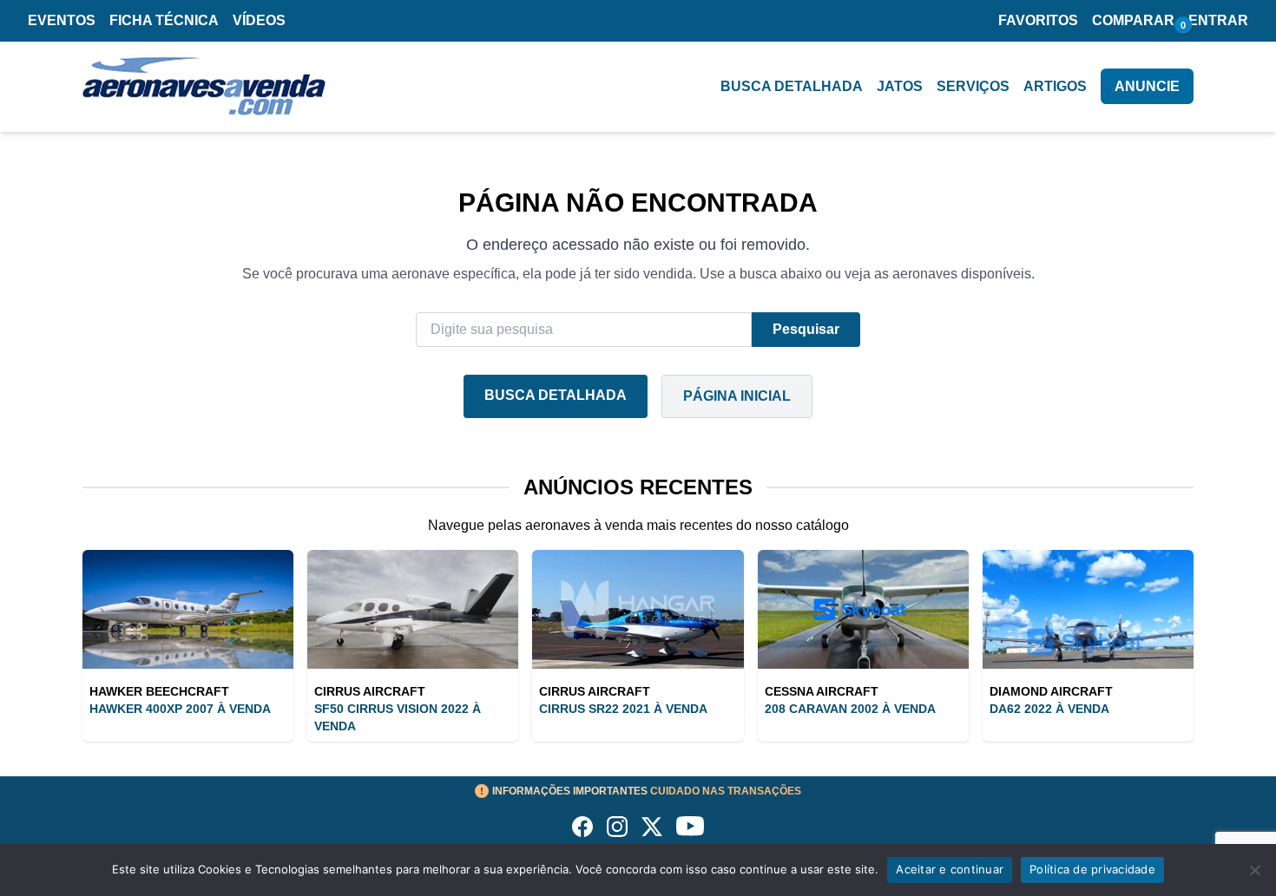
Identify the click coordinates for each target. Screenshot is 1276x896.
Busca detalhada (791, 86)
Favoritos (1038, 20)
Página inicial (737, 396)
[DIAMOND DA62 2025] (1088, 609)
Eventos (61, 20)
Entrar (1218, 20)
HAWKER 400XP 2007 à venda (180, 709)
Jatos (900, 86)
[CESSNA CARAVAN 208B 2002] (863, 609)
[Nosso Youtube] (690, 826)
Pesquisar (806, 329)
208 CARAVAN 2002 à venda (850, 709)
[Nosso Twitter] (651, 826)
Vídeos (259, 20)
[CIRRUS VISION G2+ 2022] (412, 609)
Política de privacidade (1092, 869)
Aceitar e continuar (949, 869)
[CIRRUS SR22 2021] (637, 609)
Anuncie (1147, 86)
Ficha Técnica (164, 20)
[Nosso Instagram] (617, 826)
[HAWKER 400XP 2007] (187, 609)
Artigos (1055, 86)
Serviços (973, 86)
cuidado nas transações (646, 791)
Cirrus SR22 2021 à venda (623, 709)
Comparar (1133, 20)
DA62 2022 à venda (1049, 709)
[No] (1254, 870)
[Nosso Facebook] (582, 826)
